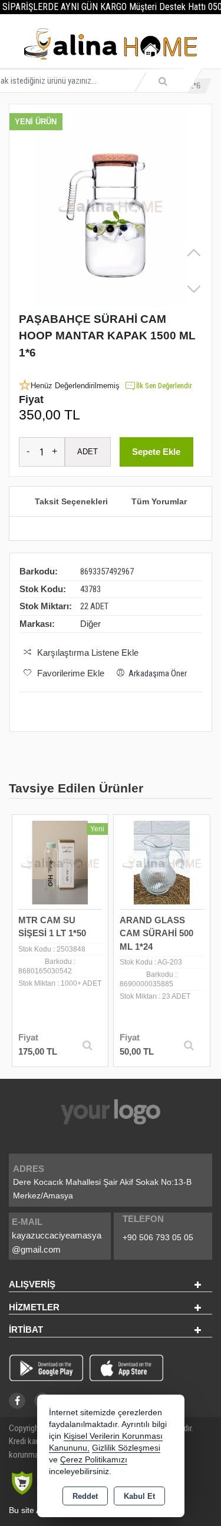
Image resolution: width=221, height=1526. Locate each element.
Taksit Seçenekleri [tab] (71, 501)
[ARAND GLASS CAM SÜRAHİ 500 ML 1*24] (162, 862)
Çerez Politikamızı (93, 1459)
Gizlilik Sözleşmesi (126, 1448)
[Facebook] (17, 1401)
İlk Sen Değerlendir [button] (164, 385)
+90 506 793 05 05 (158, 1237)
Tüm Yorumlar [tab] (159, 501)
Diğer (90, 624)
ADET (87, 451)
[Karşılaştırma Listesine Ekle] (27, 857)
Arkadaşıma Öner (157, 673)
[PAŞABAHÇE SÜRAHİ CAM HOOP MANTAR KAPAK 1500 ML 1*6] (110, 205)
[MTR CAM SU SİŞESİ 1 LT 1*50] (60, 862)
